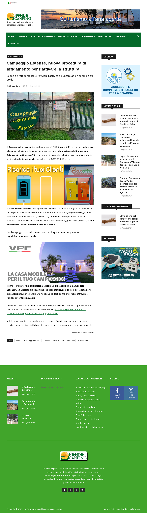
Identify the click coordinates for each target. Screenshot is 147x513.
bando (18, 340)
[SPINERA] (120, 278)
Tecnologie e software (86, 407)
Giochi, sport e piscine (86, 395)
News (22, 36)
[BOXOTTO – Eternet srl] (50, 204)
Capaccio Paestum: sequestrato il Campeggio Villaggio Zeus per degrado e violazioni (130, 162)
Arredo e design (83, 423)
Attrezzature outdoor (85, 391)
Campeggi (87, 36)
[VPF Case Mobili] (50, 281)
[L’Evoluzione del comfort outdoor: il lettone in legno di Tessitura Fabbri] (109, 120)
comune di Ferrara (51, 340)
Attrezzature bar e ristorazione (90, 411)
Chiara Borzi (14, 86)
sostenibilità (83, 340)
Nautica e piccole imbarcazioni (90, 427)
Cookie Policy (110, 509)
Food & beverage (84, 415)
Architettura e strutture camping (90, 387)
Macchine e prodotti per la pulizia (88, 401)
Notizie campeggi (15, 56)
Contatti (13, 43)
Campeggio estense (32, 340)
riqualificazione (68, 340)
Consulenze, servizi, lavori (87, 419)
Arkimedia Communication (50, 509)
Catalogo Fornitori (41, 36)
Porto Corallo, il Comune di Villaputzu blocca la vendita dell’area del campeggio (130, 140)
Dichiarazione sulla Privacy (128, 509)
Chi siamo (121, 36)
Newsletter (104, 36)
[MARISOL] (120, 96)
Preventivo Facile (67, 36)
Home (11, 36)
